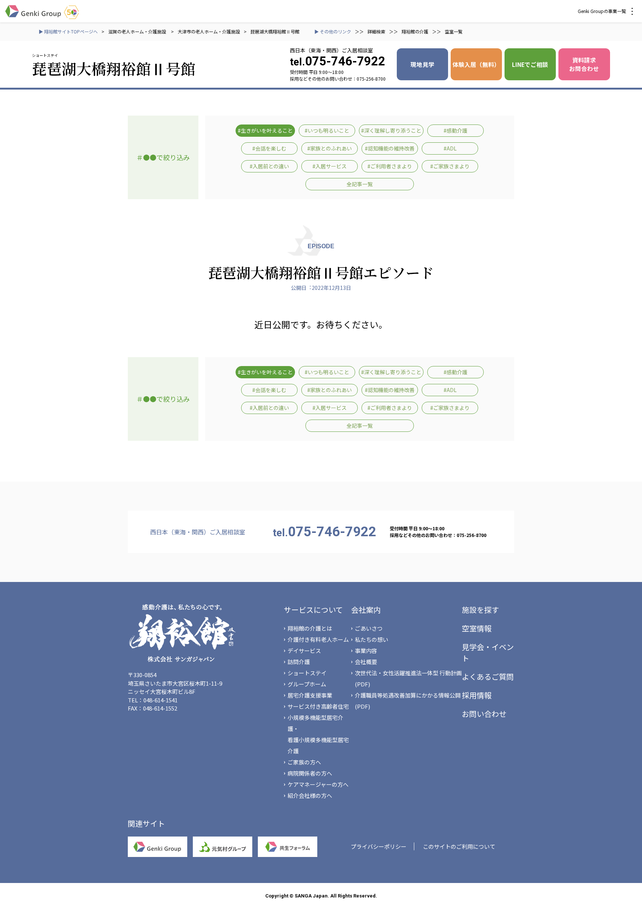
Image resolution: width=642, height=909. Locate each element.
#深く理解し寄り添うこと (391, 130)
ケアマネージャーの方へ (318, 784)
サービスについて (313, 609)
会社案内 (366, 609)
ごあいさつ (369, 628)
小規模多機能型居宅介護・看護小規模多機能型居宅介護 (318, 734)
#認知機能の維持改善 (390, 148)
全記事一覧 (360, 184)
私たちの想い (371, 639)
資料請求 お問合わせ (584, 64)
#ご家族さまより (450, 166)
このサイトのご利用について (459, 846)
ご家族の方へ (304, 762)
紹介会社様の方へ (310, 795)
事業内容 (366, 650)
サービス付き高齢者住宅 (318, 706)
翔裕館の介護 (415, 31)
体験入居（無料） (476, 64)
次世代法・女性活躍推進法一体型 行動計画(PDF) (408, 678)
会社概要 (366, 662)
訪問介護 (299, 662)
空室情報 (477, 628)
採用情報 (477, 695)
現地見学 (422, 64)
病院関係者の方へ (310, 773)
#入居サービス (329, 166)
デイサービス (304, 650)
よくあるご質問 (488, 676)
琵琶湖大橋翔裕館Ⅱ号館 (274, 31)
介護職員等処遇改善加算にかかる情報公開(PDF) (408, 700)
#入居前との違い (269, 166)
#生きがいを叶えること (265, 130)
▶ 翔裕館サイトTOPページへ (68, 31)
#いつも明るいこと (327, 130)
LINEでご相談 (530, 64)
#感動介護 (455, 130)
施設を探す (480, 609)
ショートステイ (307, 673)
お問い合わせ (484, 713)
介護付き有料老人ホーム (318, 639)
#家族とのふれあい (329, 148)
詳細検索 (376, 31)
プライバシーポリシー (378, 846)
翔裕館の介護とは (310, 628)
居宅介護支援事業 (310, 695)
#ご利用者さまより (389, 166)
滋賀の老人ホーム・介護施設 (137, 31)
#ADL (450, 148)
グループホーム (307, 684)
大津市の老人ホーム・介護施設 (209, 31)
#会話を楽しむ (269, 148)
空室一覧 (454, 31)
